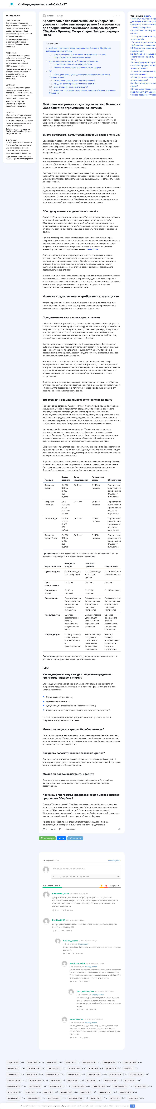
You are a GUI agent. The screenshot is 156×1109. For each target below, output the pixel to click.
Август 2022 (96, 1098)
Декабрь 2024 (94, 1074)
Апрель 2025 (13, 1074)
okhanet (50, 16)
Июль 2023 (12, 1092)
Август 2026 (12, 1062)
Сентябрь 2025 (54, 1068)
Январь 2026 (109, 1062)
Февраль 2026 (89, 1062)
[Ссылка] (81, 876)
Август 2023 (140, 1086)
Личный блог (71, 829)
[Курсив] (57, 876)
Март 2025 (32, 1074)
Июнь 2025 (111, 1068)
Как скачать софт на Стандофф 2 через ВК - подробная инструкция (16, 103)
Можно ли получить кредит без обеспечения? (74, 80)
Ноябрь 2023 (78, 1086)
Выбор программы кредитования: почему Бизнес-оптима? (80, 54)
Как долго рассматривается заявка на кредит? (74, 84)
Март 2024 (129, 1080)
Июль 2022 (115, 1098)
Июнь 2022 (133, 1098)
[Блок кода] (77, 876)
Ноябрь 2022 (33, 1098)
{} (84, 876)
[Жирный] (53, 876)
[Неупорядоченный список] (70, 876)
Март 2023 (85, 1092)
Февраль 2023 (105, 1092)
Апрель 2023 (66, 1092)
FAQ (50, 71)
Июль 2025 (93, 1068)
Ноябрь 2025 (13, 1068)
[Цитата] (74, 876)
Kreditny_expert (91, 967)
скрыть (147, 16)
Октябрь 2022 (54, 1098)
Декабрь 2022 (13, 1098)
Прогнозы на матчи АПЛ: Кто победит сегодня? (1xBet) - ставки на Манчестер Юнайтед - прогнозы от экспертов (18, 74)
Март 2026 (71, 1062)
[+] (87, 876)
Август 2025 (74, 1068)
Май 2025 (128, 1068)
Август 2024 (35, 1080)
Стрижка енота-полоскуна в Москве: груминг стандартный (19, 157)
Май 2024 (91, 1080)
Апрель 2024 (110, 1080)
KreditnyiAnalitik (98, 995)
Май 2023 (48, 1092)
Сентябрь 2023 (120, 1086)
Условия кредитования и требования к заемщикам (73, 61)
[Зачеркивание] (64, 876)
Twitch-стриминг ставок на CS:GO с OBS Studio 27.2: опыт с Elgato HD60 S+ (19, 131)
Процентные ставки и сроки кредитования (73, 64)
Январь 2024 (34, 1086)
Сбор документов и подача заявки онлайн (72, 57)
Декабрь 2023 (56, 1086)
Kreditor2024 (83, 944)
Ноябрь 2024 (115, 1074)
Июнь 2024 (72, 1080)
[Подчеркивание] (60, 876)
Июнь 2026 (51, 1062)
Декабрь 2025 (130, 1062)
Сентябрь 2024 (13, 1080)
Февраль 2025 (52, 1074)
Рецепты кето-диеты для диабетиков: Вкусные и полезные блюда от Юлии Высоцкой (17, 42)
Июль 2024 (55, 1080)
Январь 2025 (73, 1074)
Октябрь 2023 (99, 1086)
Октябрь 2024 (136, 1074)
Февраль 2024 (13, 1086)
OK (132, 1106)
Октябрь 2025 (34, 1068)
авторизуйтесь (114, 861)
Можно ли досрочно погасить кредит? (71, 87)
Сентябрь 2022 (75, 1098)
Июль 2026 (32, 1062)
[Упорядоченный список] (67, 876)
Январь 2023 (125, 1092)
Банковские (92, 249)
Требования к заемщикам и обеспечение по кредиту (77, 68)
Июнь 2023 (30, 1092)
